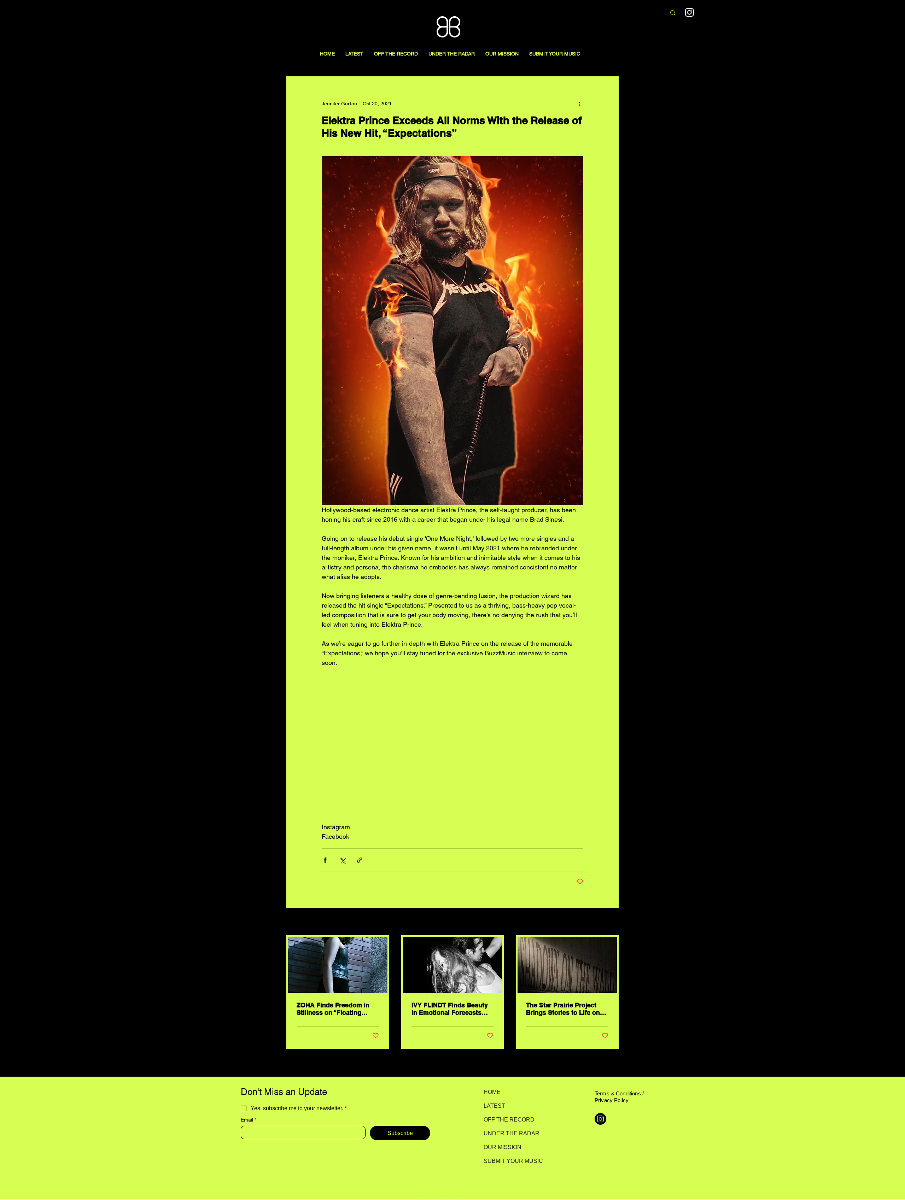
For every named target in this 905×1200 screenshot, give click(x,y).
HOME (492, 1092)
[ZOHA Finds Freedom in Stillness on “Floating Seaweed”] (337, 965)
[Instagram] (689, 12)
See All (611, 922)
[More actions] (579, 103)
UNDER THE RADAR (508, 1133)
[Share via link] (359, 860)
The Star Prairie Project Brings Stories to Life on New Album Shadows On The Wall (563, 1008)
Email (248, 1120)
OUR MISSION (502, 1147)
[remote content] (452, 745)
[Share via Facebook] (325, 860)
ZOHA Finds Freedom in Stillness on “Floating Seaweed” (333, 1008)
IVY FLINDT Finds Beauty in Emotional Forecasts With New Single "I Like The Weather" (449, 1008)
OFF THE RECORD (508, 1120)
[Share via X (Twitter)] (342, 860)
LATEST (494, 1106)
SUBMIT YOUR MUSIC (508, 1161)
